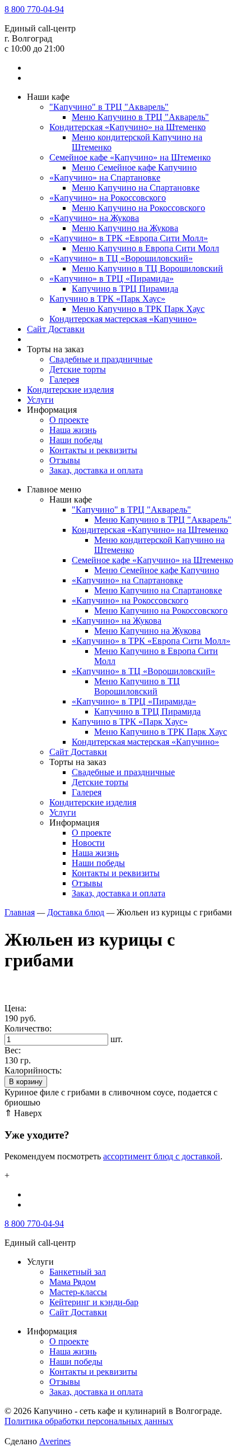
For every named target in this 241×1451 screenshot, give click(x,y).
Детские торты (77, 369)
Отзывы (64, 460)
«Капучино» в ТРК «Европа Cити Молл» (128, 238)
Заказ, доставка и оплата (96, 470)
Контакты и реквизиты (93, 450)
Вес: (12, 1050)
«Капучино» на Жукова (94, 218)
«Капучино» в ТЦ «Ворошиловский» (121, 258)
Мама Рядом (72, 1282)
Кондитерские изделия (70, 389)
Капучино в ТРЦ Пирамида (125, 288)
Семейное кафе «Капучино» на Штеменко (130, 157)
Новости (88, 842)
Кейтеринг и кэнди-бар (93, 1302)
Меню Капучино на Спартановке (136, 187)
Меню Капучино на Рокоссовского (138, 208)
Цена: (15, 1008)
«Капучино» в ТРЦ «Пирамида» (111, 278)
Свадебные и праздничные (100, 359)
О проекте (69, 420)
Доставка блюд (75, 912)
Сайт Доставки (56, 329)
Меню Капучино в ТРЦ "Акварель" (140, 117)
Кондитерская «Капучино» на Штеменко (127, 127)
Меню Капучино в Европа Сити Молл (145, 248)
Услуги (40, 399)
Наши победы (76, 440)
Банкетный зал (77, 1272)
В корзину (26, 1081)
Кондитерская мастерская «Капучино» (123, 319)
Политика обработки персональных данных (88, 1421)
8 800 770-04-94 (34, 9)
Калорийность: (33, 1070)
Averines (55, 1441)
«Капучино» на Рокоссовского (107, 197)
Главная (19, 912)
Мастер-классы (78, 1292)
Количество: (28, 1028)
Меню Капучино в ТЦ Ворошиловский (147, 268)
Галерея (64, 379)
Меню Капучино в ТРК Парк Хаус (138, 309)
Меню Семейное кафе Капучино (134, 167)
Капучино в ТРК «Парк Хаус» (107, 298)
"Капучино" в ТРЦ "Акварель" (109, 107)
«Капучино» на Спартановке (104, 177)
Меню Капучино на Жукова (125, 228)
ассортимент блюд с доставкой (161, 1156)
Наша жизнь (72, 430)
